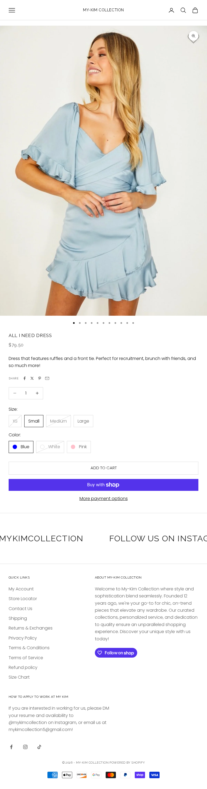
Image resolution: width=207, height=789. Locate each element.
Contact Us (20, 609)
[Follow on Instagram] (25, 747)
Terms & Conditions (29, 648)
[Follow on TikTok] (39, 747)
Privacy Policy (23, 638)
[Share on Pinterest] (39, 378)
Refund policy (23, 667)
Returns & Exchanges (31, 628)
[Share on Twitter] (32, 378)
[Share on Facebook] (24, 378)
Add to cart (104, 468)
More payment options (104, 498)
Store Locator (23, 599)
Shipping (18, 618)
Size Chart (19, 677)
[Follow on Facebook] (11, 747)
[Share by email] (47, 378)
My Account (21, 589)
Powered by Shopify (127, 762)
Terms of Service (26, 658)
